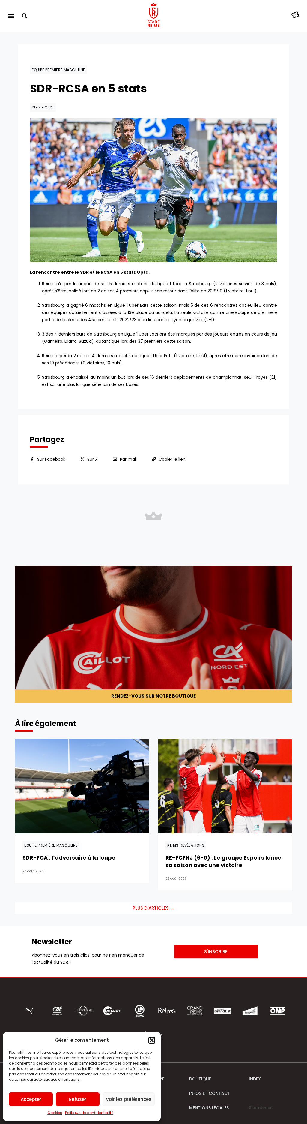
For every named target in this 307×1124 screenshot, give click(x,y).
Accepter (31, 1099)
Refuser (77, 1099)
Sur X (92, 459)
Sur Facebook (51, 459)
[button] (152, 1040)
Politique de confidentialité (89, 1112)
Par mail (128, 459)
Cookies (54, 1112)
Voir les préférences (128, 1099)
